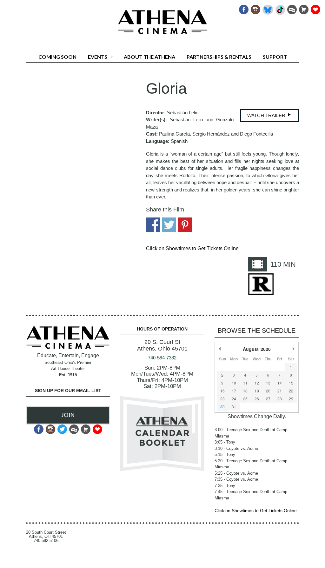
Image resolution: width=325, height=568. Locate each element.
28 (279, 398)
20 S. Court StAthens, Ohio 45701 (162, 345)
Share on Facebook (153, 224)
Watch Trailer (267, 115)
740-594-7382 (162, 357)
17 (234, 390)
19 (257, 390)
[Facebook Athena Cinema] (243, 7)
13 (268, 382)
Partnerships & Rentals (219, 57)
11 (245, 382)
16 (222, 390)
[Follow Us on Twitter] (61, 427)
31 (234, 406)
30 (222, 407)
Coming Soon (57, 57)
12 (257, 382)
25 (245, 398)
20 (268, 390)
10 (234, 382)
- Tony (225, 442)
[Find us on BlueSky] (267, 7)
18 (245, 390)
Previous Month (220, 349)
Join (68, 414)
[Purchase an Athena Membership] (303, 7)
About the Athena (149, 57)
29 (291, 398)
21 (279, 390)
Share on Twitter (169, 224)
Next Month (293, 349)
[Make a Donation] (315, 7)
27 (268, 398)
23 (222, 398)
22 (291, 390)
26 (257, 398)
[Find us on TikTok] (280, 7)
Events (97, 57)
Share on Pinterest (185, 224)
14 (279, 382)
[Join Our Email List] (291, 7)
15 (291, 382)
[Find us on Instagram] (255, 7)
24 (234, 398)
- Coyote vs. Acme (236, 448)
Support (275, 57)
